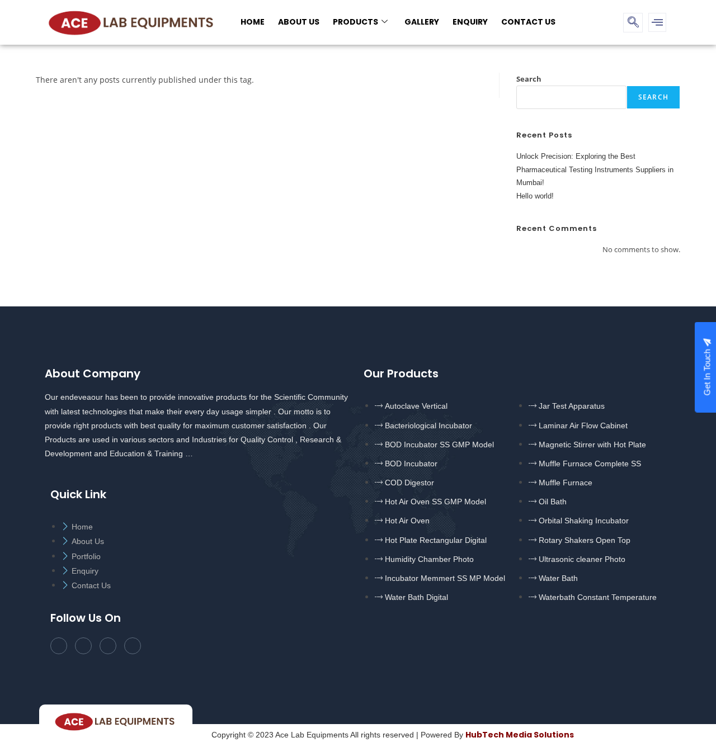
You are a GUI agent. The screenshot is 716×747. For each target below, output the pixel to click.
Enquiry (470, 21)
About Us (298, 21)
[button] (633, 22)
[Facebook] (58, 645)
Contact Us (528, 21)
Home (253, 21)
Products (355, 21)
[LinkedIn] (108, 645)
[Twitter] (83, 645)
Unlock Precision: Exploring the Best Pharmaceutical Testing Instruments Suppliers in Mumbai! (594, 169)
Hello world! (535, 196)
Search (528, 79)
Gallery (421, 21)
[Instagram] (132, 645)
